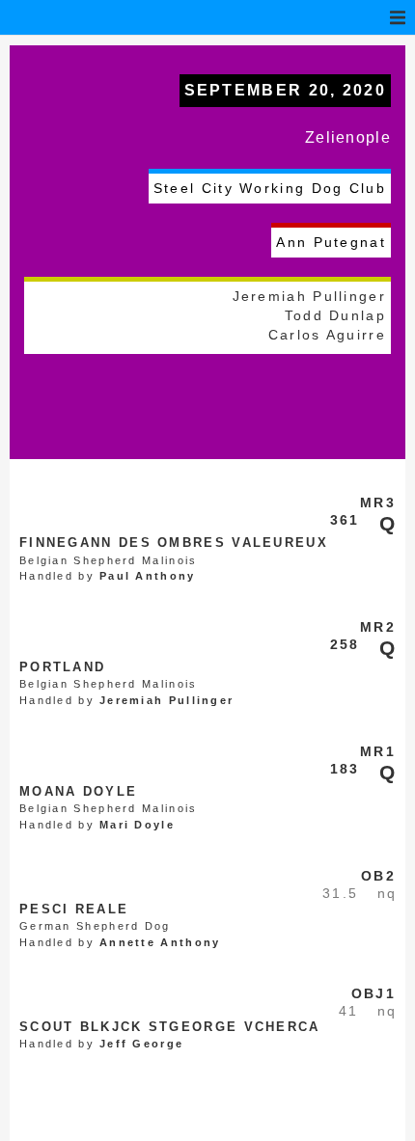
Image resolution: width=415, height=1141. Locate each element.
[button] (397, 17)
